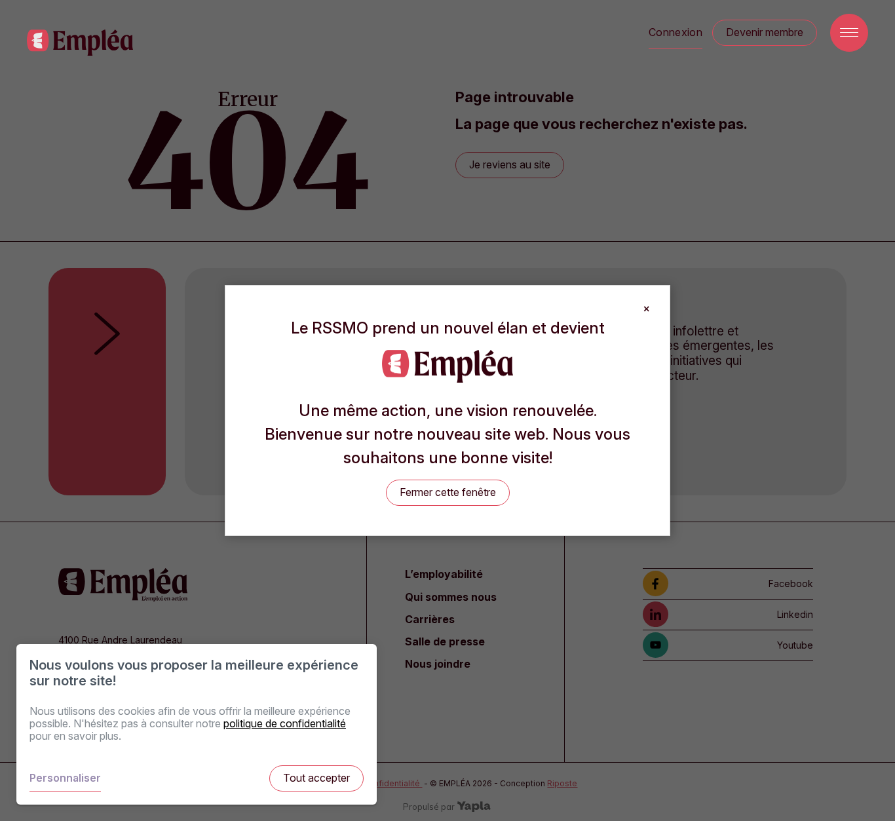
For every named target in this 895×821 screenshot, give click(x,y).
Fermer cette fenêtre (448, 492)
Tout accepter (316, 777)
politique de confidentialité (284, 723)
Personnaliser (65, 777)
